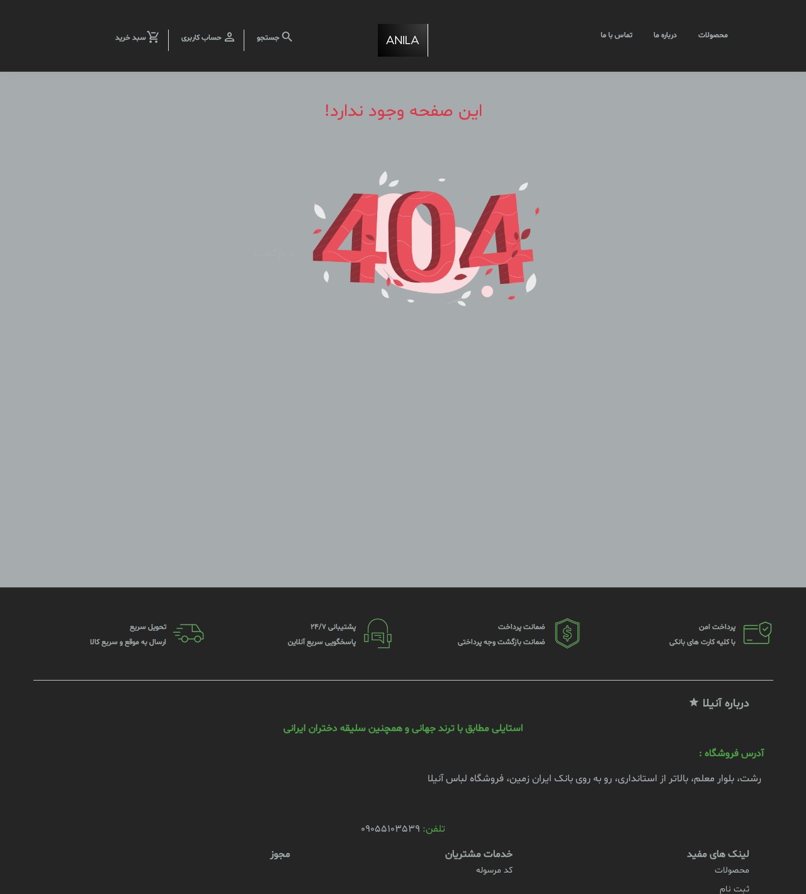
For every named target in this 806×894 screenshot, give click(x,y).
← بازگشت (276, 252)
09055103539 (390, 829)
